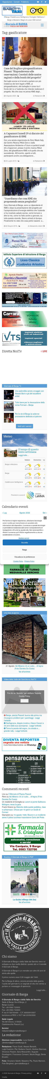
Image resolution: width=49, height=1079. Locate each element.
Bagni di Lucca (26, 20)
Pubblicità (25, 2)
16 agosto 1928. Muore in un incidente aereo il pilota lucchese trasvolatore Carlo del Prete (23, 816)
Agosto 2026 (24, 512)
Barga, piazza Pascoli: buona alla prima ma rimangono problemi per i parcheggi (23, 716)
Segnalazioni (7, 2)
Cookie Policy (18, 561)
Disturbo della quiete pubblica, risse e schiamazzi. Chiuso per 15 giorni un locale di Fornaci (24, 809)
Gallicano (40, 17)
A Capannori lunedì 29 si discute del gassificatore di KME (24, 135)
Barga (7, 17)
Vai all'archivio (24, 671)
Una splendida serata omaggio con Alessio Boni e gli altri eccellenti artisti (29, 393)
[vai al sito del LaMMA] (35, 495)
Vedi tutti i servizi (24, 426)
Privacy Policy (29, 561)
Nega (24, 549)
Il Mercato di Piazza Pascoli (19, 794)
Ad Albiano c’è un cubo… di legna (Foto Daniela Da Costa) (29, 667)
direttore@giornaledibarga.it (14, 1042)
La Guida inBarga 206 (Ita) (24, 899)
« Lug (4, 512)
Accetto (24, 700)
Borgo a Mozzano (13, 20)
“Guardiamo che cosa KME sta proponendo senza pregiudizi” (20, 200)
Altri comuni (37, 20)
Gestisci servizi (24, 538)
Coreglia (33, 17)
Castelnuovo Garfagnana (20, 17)
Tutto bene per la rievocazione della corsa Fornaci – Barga (30, 403)
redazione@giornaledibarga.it (14, 1030)
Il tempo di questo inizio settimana (28, 450)
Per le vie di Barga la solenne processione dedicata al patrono (28, 415)
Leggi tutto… (23, 455)
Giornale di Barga (14, 1073)
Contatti (17, 2)
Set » (45, 512)
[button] (45, 518)
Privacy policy (26, 1073)
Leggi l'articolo (35, 725)
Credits (4, 1077)
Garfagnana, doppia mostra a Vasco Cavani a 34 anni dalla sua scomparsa (24, 724)
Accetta (24, 542)
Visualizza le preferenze (24, 556)
